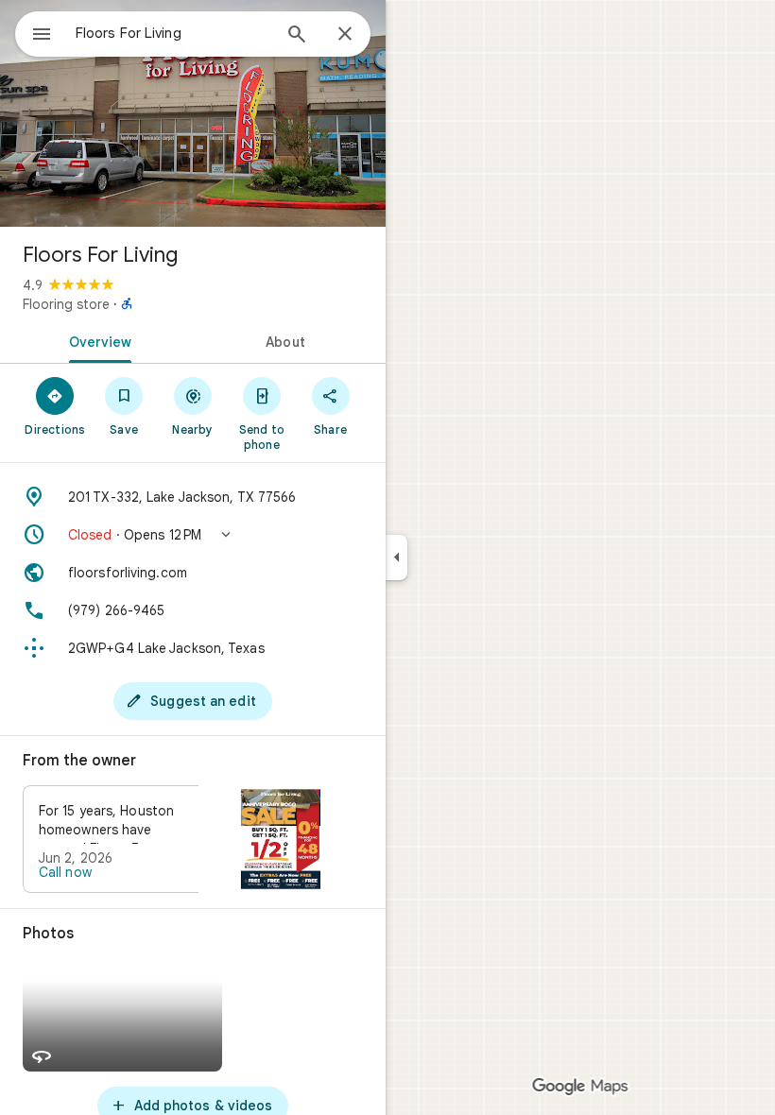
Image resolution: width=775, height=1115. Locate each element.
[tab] (96, 340)
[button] (193, 535)
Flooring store (66, 304)
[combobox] (173, 33)
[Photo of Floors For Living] (193, 113)
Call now (65, 872)
